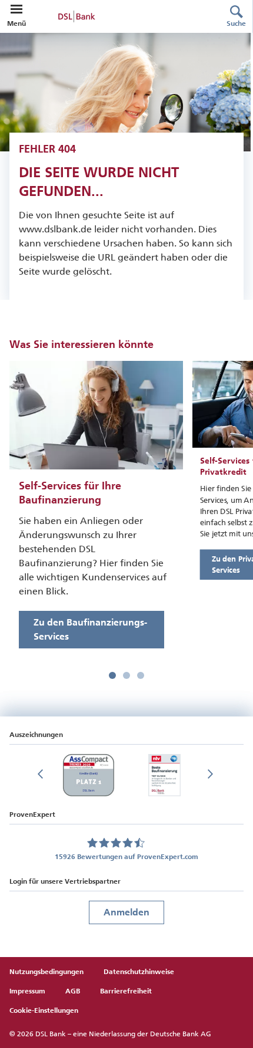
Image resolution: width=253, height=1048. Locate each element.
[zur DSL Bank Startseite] (114, 16)
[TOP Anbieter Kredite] (88, 775)
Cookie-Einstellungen (43, 1010)
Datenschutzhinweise (139, 972)
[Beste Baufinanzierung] (164, 775)
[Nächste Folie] (211, 775)
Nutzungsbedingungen (46, 972)
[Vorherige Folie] (42, 775)
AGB (72, 991)
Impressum (27, 991)
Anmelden (126, 912)
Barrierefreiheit (126, 991)
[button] (16, 9)
